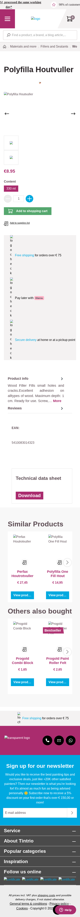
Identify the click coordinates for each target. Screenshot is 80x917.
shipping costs (46, 895)
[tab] (36, 390)
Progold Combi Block (22, 661)
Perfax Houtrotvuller (22, 574)
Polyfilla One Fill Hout (57, 574)
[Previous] (7, 113)
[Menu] (7, 19)
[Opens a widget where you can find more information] (65, 910)
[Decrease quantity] (8, 199)
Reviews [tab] (15, 408)
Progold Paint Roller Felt (57, 661)
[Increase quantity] (29, 199)
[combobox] (40, 35)
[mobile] (47, 740)
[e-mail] (59, 740)
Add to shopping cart (31, 211)
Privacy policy (59, 903)
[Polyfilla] (40, 82)
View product (23, 595)
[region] (40, 128)
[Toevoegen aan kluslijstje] (25, 562)
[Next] (73, 113)
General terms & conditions (28, 903)
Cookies (22, 908)
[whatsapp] (71, 740)
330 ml (11, 188)
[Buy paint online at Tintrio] (35, 18)
